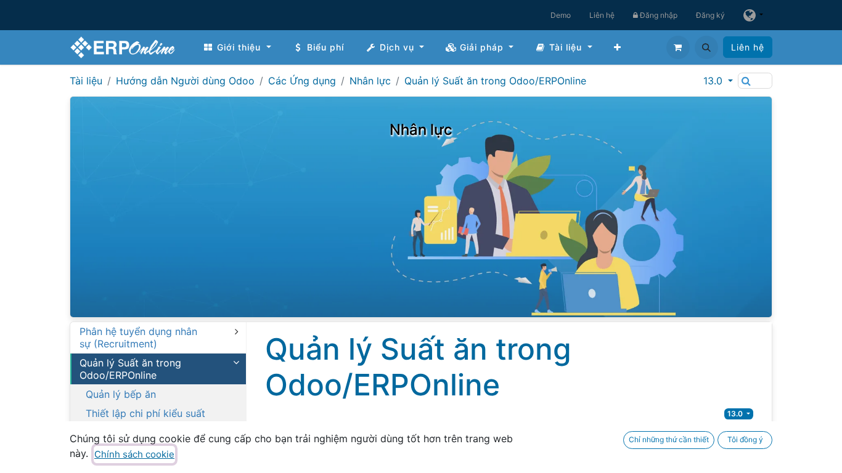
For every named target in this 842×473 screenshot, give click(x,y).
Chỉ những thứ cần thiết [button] (669, 439)
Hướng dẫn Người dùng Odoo (185, 81)
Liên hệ (602, 15)
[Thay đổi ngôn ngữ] (753, 15)
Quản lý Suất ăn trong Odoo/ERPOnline (495, 81)
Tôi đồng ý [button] (745, 439)
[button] (706, 47)
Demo (560, 15)
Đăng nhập (657, 15)
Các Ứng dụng (302, 81)
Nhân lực (370, 81)
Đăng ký (710, 15)
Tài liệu (86, 81)
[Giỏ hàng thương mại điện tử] (678, 47)
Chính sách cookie (134, 454)
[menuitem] (237, 47)
